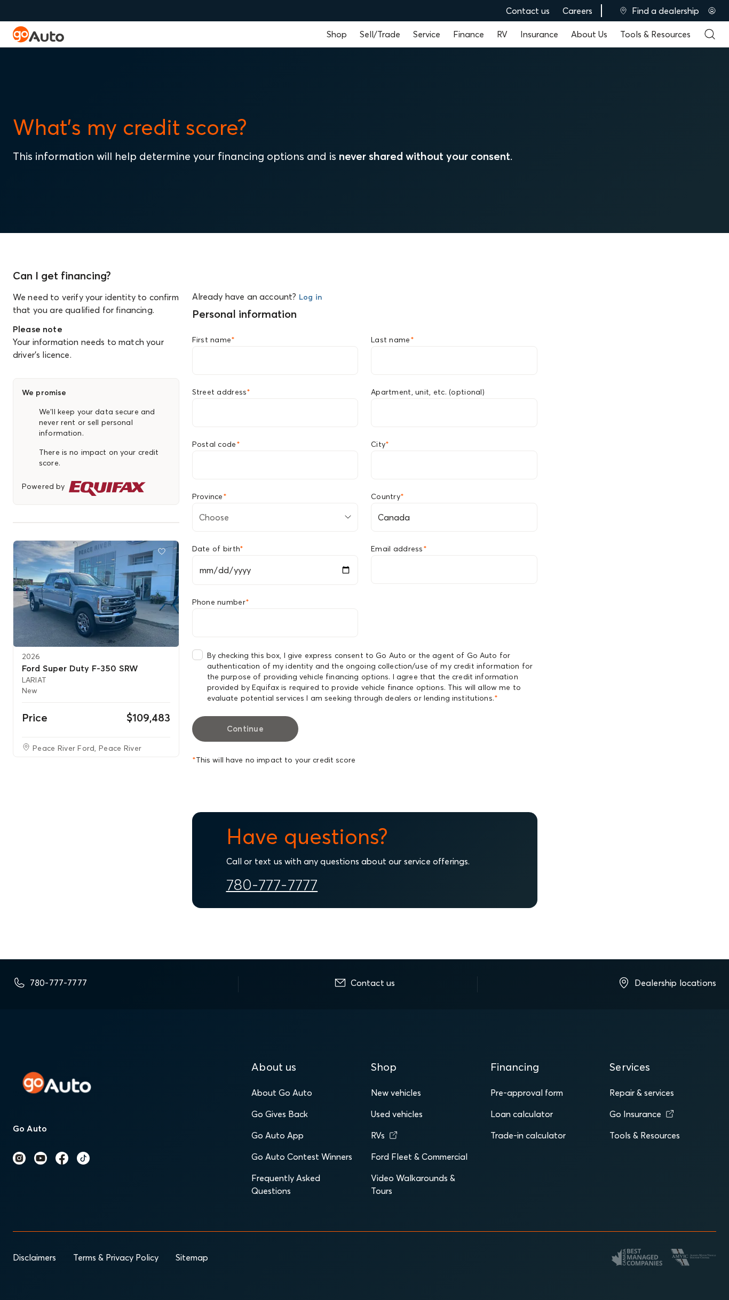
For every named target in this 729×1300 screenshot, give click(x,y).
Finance (468, 34)
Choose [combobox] (214, 517)
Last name (392, 339)
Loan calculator (521, 1114)
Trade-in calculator (528, 1135)
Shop (337, 34)
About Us (589, 34)
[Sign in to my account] (712, 10)
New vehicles (396, 1092)
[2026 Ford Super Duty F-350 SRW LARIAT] (96, 594)
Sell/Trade (380, 34)
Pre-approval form (526, 1092)
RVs (378, 1135)
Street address (221, 392)
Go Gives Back (279, 1114)
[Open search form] (709, 34)
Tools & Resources (655, 34)
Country (387, 496)
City (380, 444)
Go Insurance (635, 1114)
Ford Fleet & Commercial (419, 1156)
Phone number (221, 602)
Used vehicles (397, 1114)
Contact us (528, 10)
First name (213, 339)
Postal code (216, 444)
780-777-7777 (272, 885)
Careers (577, 10)
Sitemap (192, 1257)
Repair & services (641, 1092)
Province (209, 496)
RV (502, 34)
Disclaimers (34, 1257)
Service (426, 34)
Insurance (539, 34)
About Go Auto (281, 1092)
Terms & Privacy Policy (116, 1257)
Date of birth (218, 548)
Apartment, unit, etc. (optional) (428, 392)
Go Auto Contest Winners (301, 1156)
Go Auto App (277, 1135)
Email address (399, 548)
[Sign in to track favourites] (163, 553)
